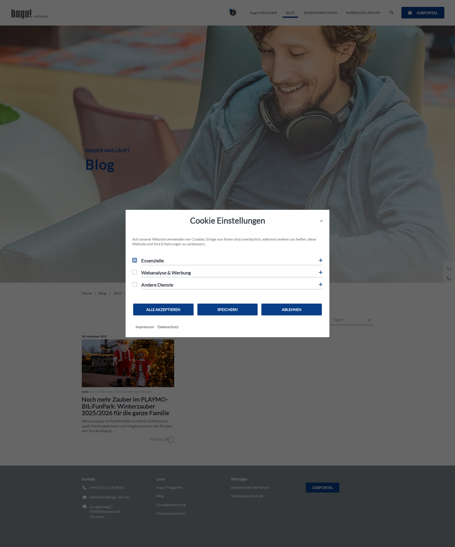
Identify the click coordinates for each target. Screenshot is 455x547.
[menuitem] (145, 326)
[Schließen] (321, 221)
